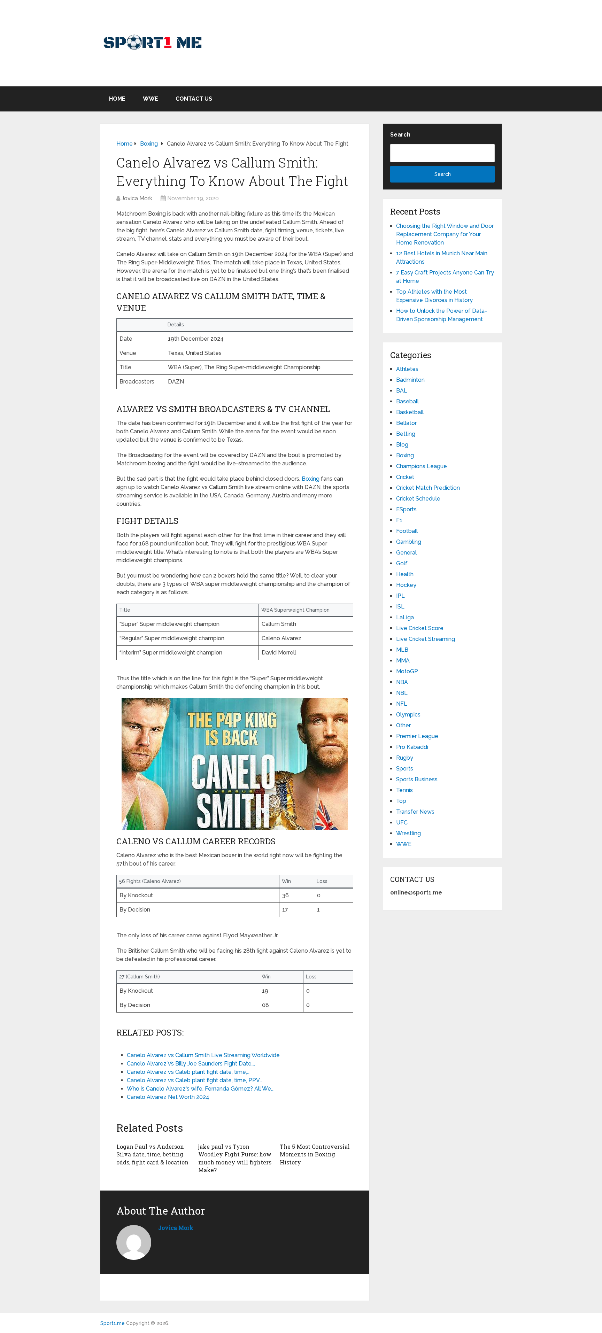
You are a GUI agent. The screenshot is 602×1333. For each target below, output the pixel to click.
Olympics (408, 714)
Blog (402, 444)
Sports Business (417, 779)
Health (405, 574)
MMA (403, 660)
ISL (400, 606)
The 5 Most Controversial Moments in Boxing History (315, 1154)
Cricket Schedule (418, 498)
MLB (402, 649)
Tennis (404, 790)
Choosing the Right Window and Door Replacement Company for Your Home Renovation (445, 234)
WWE (150, 98)
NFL (401, 703)
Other (403, 725)
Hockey (406, 585)
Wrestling (408, 833)
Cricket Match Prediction (428, 488)
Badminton (410, 380)
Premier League (417, 736)
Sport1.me (112, 1323)
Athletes (407, 369)
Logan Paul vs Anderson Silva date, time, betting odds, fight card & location (152, 1154)
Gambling (408, 541)
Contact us (194, 98)
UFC (402, 822)
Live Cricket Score (419, 628)
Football (407, 531)
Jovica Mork (137, 198)
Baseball (407, 401)
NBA (402, 682)
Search (400, 134)
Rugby (404, 757)
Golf (402, 563)
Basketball (410, 412)
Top (401, 801)
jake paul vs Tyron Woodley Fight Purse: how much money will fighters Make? (234, 1158)
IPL (400, 595)
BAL (401, 390)
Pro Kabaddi (412, 747)
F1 (399, 520)
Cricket (405, 477)
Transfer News (415, 811)
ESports (406, 509)
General (406, 552)
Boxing (310, 478)
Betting (405, 434)
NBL (402, 693)
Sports (404, 768)
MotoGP (407, 671)
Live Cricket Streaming (425, 639)
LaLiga (405, 617)
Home (117, 98)
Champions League (421, 466)
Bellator (406, 423)
